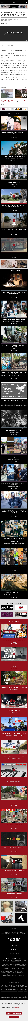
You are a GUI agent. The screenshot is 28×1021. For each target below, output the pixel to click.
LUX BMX (25, 986)
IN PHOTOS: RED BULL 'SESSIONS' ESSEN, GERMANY (14, 346)
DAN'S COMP (16, 985)
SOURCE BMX (12, 989)
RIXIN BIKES (6, 989)
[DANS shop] (7, 607)
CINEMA (24, 983)
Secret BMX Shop (21, 999)
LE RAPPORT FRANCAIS (14, 779)
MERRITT (8, 988)
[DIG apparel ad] (14, 109)
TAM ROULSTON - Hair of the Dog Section (14, 687)
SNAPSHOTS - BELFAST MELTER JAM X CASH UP (14, 456)
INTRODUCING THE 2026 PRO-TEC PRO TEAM (14, 567)
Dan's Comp (13, 997)
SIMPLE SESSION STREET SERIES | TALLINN (14, 733)
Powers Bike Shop (12, 999)
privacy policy (16, 1007)
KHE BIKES (11, 986)
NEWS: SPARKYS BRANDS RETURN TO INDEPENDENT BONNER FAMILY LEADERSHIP (14, 401)
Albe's (2, 997)
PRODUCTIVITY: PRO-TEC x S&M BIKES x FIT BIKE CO (14, 373)
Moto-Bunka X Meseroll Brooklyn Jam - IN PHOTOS (14, 483)
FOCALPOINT (22, 985)
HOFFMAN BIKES (4, 986)
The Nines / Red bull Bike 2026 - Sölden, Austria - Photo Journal (14, 429)
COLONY (4, 985)
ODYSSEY (13, 988)
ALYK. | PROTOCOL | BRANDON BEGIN (14, 848)
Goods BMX (24, 997)
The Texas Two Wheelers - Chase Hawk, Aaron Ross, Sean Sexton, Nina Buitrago (14, 230)
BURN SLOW (18, 983)
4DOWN (25, 990)
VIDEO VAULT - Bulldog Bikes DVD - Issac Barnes (7, 100)
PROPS (22, 988)
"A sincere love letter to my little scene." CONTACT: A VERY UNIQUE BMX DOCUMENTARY (14, 540)
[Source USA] (21, 614)
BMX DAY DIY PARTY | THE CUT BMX (14, 756)
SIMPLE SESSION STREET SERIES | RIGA (14, 640)
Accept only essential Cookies (14, 1013)
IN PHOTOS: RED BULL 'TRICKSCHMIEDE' (14, 319)
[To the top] (14, 928)
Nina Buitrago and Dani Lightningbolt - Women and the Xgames (14, 206)
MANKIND (3, 988)
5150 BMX (19, 997)
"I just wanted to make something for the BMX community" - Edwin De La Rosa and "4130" (14, 511)
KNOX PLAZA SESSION (14, 710)
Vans (17, 52)
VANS (15, 990)
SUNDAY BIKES (19, 989)
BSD (14, 983)
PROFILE (18, 988)
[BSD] (21, 906)
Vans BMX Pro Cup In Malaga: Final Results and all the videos (14, 157)
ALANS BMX (4, 983)
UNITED (12, 990)
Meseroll (5, 999)
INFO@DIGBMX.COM (15, 953)
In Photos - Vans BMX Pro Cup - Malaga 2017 (14, 133)
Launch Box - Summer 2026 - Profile (14, 802)
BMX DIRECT (10, 983)
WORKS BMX (20, 990)
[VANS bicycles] (21, 607)
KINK (15, 986)
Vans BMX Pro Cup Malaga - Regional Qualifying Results (14, 181)
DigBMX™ (22, 932)
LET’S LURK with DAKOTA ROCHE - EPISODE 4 (14, 663)
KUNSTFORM (19, 986)
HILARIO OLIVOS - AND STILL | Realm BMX (14, 870)
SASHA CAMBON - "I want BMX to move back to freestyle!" (14, 293)
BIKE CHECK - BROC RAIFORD (14, 825)
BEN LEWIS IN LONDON (23, 99)
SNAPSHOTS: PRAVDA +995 (14, 592)
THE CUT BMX (10, 985)
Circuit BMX (7, 997)
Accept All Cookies (14, 1017)
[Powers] (7, 614)
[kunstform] (14, 6)
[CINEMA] (7, 918)
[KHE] (21, 918)
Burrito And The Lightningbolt (14, 254)
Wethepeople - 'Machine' (14, 893)
